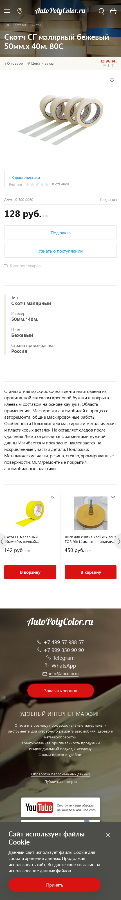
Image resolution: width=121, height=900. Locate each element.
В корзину (30, 572)
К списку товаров (25, 265)
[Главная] (7, 25)
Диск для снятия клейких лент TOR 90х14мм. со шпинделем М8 (90, 539)
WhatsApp (63, 665)
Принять (54, 885)
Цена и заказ (42, 63)
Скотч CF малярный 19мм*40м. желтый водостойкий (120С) (21, 539)
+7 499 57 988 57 (64, 641)
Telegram (64, 657)
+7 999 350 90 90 (64, 649)
